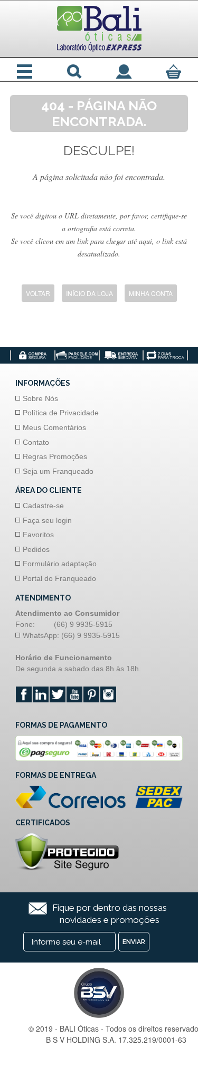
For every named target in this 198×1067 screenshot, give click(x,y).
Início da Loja (89, 293)
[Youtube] (74, 694)
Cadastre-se (43, 505)
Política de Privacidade (61, 412)
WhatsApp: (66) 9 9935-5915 (71, 635)
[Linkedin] (41, 694)
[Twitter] (57, 694)
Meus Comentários (54, 427)
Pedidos (36, 549)
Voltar (38, 293)
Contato (36, 442)
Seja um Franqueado (58, 471)
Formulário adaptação (60, 563)
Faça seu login (47, 520)
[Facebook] (24, 694)
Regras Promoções (55, 456)
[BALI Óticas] (99, 29)
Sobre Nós (40, 398)
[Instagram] (108, 694)
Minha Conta (151, 293)
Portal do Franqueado (59, 578)
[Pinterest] (91, 694)
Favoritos (38, 534)
